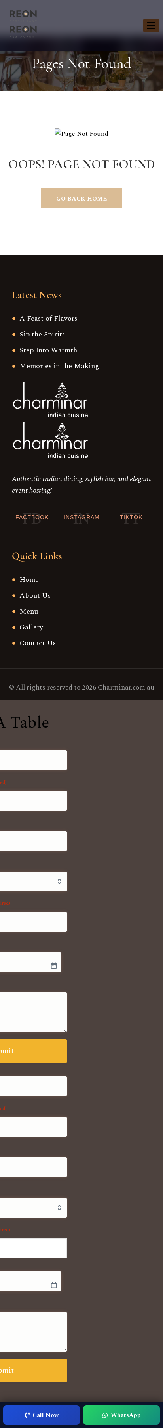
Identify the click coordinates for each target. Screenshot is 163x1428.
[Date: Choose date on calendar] (53, 965)
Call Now (45, 1415)
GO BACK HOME (81, 198)
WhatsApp (126, 1415)
